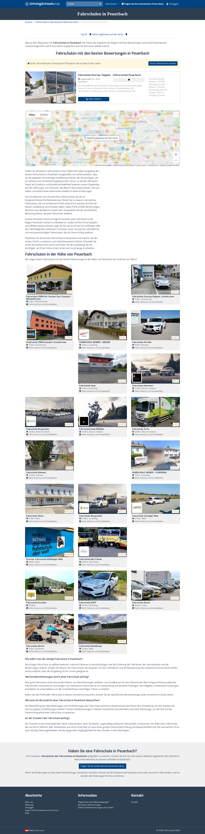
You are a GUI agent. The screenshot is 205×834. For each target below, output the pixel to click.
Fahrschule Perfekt (141, 342)
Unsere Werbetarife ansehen (163, 63)
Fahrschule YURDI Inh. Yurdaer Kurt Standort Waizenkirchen (48, 297)
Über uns (29, 802)
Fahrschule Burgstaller (38, 429)
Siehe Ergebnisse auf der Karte (102, 138)
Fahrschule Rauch (141, 602)
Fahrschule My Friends (90, 559)
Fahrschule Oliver (35, 516)
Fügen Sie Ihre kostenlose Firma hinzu (144, 4)
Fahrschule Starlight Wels (145, 516)
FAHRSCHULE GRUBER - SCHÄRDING (149, 472)
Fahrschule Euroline (36, 602)
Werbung (29, 805)
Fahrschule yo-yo (140, 429)
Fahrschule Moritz (35, 646)
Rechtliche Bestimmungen (89, 805)
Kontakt (134, 802)
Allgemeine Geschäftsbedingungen (93, 802)
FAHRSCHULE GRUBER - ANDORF (94, 342)
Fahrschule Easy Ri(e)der (91, 429)
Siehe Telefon (94, 99)
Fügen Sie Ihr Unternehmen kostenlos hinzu (102, 766)
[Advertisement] (142, 189)
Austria (28, 22)
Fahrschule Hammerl (142, 385)
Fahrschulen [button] (111, 4)
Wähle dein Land (36, 830)
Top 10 (83, 34)
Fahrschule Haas (87, 385)
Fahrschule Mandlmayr (90, 646)
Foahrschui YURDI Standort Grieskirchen (46, 342)
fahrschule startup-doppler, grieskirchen (153, 296)
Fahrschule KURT (87, 602)
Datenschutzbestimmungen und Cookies (96, 807)
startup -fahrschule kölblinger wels (44, 559)
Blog (27, 813)
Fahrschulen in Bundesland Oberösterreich (56, 22)
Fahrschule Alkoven (36, 472)
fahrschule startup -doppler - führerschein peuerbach (109, 75)
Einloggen (173, 4)
